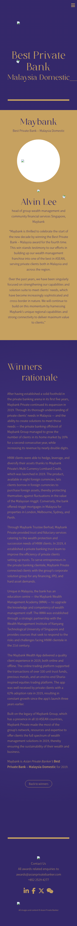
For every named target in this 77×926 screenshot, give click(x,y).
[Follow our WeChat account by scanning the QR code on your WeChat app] (49, 892)
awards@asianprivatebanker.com (38, 874)
